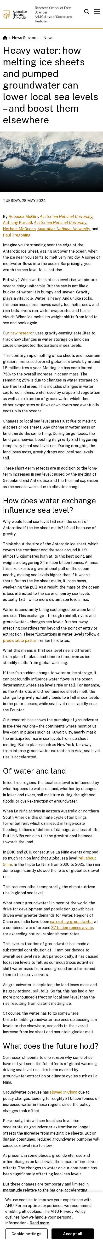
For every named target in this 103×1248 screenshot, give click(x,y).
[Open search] (86, 11)
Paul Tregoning (16, 235)
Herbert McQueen (19, 229)
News (48, 37)
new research (22, 333)
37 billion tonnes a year (72, 927)
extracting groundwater (71, 921)
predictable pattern (21, 640)
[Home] (5, 37)
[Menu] (97, 13)
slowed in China (63, 1092)
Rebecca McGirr (23, 216)
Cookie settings (26, 1234)
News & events (25, 37)
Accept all (73, 1234)
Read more (39, 1223)
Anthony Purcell (17, 222)
